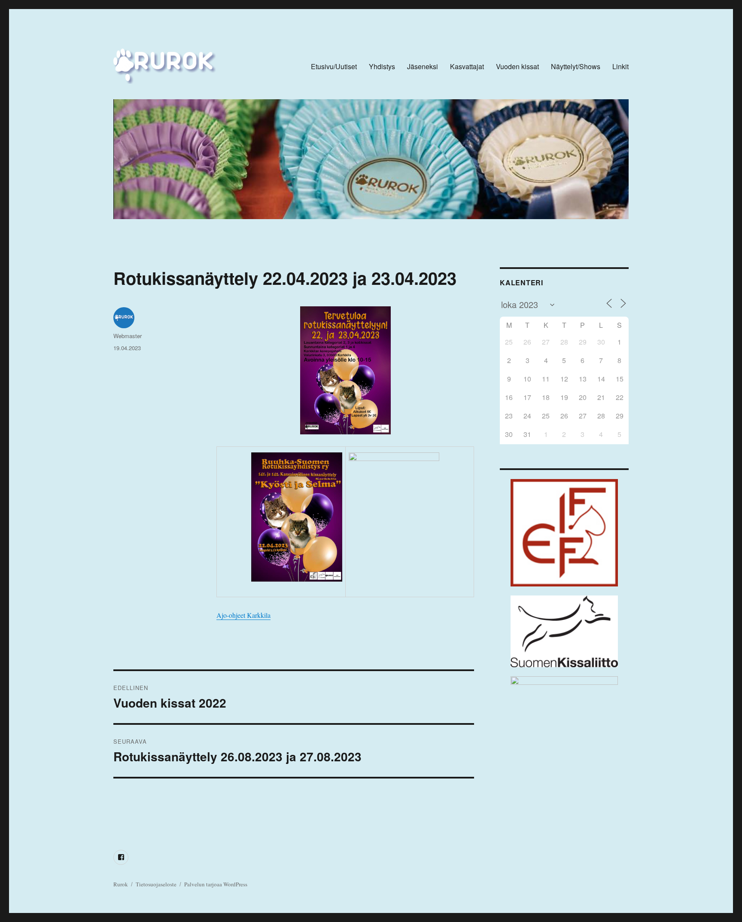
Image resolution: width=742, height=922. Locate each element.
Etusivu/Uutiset (334, 66)
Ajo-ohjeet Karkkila (243, 615)
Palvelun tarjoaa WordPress (215, 884)
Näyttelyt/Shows (575, 66)
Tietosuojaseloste (156, 884)
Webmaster (127, 336)
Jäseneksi (422, 66)
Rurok (120, 884)
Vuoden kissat (517, 66)
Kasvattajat (467, 66)
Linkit (620, 66)
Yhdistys (382, 66)
